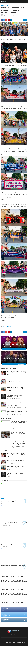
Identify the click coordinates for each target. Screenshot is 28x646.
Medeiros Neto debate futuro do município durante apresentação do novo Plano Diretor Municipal (16, 389)
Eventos (6, 5)
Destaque (2, 5)
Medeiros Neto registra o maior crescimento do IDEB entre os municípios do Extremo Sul (17, 412)
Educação (5, 642)
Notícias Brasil (21, 642)
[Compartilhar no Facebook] (2, 20)
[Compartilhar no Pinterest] (9, 20)
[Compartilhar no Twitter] (4, 20)
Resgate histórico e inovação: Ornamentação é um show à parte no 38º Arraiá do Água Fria (18, 443)
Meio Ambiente (12, 642)
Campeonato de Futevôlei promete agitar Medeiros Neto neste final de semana (15, 380)
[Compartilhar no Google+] (6, 20)
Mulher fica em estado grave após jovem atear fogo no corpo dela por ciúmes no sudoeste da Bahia (14, 500)
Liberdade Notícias (9, 15)
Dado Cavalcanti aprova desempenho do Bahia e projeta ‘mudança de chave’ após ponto (13, 566)
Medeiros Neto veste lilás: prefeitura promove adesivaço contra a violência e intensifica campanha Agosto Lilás (16, 404)
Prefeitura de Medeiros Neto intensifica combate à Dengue (13, 544)
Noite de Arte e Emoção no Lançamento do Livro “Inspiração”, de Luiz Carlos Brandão (19, 434)
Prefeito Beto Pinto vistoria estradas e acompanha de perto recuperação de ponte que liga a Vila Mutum (14, 523)
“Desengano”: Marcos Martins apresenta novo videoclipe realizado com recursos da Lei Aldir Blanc (16, 373)
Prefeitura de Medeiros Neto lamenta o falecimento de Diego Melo (15, 396)
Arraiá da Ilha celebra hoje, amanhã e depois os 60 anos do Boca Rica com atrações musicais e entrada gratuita (19, 423)
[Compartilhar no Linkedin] (11, 20)
